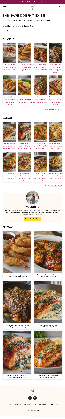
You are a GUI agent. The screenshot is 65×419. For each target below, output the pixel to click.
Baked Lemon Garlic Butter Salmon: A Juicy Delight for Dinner (55, 146)
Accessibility (42, 404)
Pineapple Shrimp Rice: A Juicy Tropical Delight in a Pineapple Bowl (55, 175)
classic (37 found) (55, 109)
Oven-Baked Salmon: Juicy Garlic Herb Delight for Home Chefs (40, 99)
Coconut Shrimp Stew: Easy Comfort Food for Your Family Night (40, 146)
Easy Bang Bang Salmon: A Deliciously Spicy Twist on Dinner (9, 175)
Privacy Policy (17, 404)
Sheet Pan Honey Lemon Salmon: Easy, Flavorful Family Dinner (25, 99)
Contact (9, 404)
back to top (54, 404)
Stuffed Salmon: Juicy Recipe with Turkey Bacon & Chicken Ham (24, 146)
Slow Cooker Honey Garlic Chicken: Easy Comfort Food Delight (40, 67)
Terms (34, 404)
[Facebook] (30, 398)
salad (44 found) (56, 186)
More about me (31, 219)
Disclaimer (27, 404)
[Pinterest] (35, 398)
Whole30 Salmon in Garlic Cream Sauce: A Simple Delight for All (9, 146)
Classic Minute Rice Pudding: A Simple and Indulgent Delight (9, 67)
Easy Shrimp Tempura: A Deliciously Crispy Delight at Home (25, 67)
